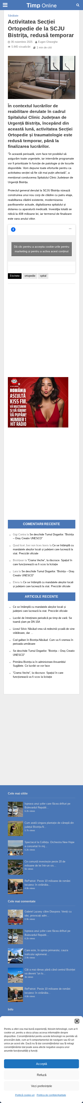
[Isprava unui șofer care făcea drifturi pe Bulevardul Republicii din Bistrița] (15, 809)
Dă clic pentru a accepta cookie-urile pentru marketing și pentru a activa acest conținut (41, 249)
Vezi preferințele (41, 1086)
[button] (77, 1021)
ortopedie (30, 275)
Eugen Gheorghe (48, 42)
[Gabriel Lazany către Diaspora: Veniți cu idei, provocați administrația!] (15, 917)
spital (43, 275)
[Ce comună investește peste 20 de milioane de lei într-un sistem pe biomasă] (15, 867)
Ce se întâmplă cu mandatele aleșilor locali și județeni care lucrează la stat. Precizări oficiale (43, 549)
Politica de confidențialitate (51, 1095)
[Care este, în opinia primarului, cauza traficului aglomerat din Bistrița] (15, 955)
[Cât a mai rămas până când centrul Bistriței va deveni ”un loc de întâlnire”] (15, 975)
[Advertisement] (41, 328)
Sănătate (13, 15)
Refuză (41, 1075)
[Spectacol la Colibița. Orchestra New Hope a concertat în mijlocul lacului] (15, 847)
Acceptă (41, 1063)
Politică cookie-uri (25, 1095)
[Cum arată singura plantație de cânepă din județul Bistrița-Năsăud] (15, 828)
